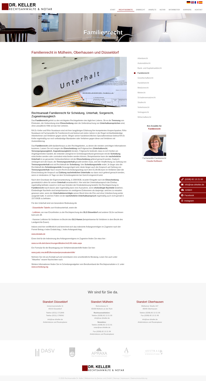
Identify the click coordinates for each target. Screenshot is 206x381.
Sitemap (116, 378)
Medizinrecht (143, 88)
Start (112, 10)
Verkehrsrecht (143, 107)
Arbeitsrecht (143, 58)
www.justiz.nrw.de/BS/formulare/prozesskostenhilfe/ (53, 252)
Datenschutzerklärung (139, 378)
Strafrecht (142, 102)
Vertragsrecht (143, 112)
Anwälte (152, 10)
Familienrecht (112, 38)
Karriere (187, 10)
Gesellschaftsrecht (145, 78)
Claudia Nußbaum (154, 161)
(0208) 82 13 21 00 (105, 315)
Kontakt (199, 10)
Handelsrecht (143, 83)
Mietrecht (141, 93)
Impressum (125, 378)
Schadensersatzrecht (146, 98)
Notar (162, 10)
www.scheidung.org (39, 267)
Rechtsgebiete (126, 10)
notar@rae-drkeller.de (102, 327)
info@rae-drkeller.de (55, 319)
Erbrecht (140, 10)
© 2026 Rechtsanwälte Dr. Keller (71, 378)
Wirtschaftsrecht (144, 117)
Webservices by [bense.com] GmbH (98, 378)
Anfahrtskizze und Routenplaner (55, 322)
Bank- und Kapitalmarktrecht (150, 68)
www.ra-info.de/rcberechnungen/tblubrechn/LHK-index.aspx (56, 243)
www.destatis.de (38, 234)
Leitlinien (36, 212)
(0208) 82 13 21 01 (105, 325)
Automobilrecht (144, 63)
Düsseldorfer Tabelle (41, 208)
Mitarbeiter (174, 10)
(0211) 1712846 (58, 313)
